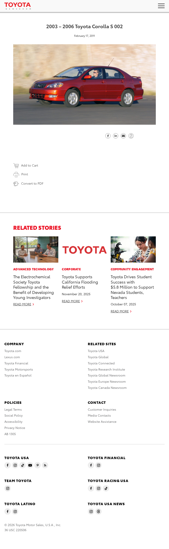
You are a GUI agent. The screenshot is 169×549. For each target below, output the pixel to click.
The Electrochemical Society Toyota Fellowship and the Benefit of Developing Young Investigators (33, 287)
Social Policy (13, 415)
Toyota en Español (17, 375)
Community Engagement (132, 269)
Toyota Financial (16, 363)
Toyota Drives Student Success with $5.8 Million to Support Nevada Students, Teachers (132, 287)
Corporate (71, 269)
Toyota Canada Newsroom (107, 387)
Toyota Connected (101, 363)
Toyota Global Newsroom (106, 375)
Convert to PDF (32, 183)
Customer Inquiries (102, 409)
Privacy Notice (14, 427)
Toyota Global (98, 357)
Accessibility (13, 421)
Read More (22, 304)
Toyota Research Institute (106, 369)
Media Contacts (99, 415)
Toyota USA (96, 351)
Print (24, 174)
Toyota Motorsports (18, 369)
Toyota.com (12, 351)
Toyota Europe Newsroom (107, 381)
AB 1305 (10, 434)
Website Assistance (102, 421)
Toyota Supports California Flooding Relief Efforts (80, 281)
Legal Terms (13, 409)
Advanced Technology (33, 269)
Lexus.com (12, 357)
